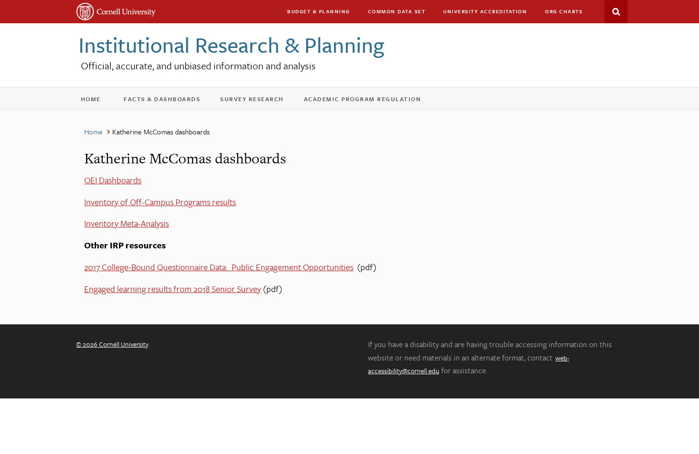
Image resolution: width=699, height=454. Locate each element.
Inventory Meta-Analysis (126, 223)
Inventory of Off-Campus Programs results (160, 202)
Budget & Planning (318, 11)
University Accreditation (489, 13)
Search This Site (616, 11)
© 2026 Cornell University (112, 344)
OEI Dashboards (112, 180)
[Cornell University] (116, 11)
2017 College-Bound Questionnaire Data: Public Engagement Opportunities (218, 267)
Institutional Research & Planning (231, 44)
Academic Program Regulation (369, 101)
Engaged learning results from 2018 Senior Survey (172, 289)
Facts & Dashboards (168, 101)
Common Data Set (397, 11)
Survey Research (258, 101)
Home (95, 101)
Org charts (563, 11)
